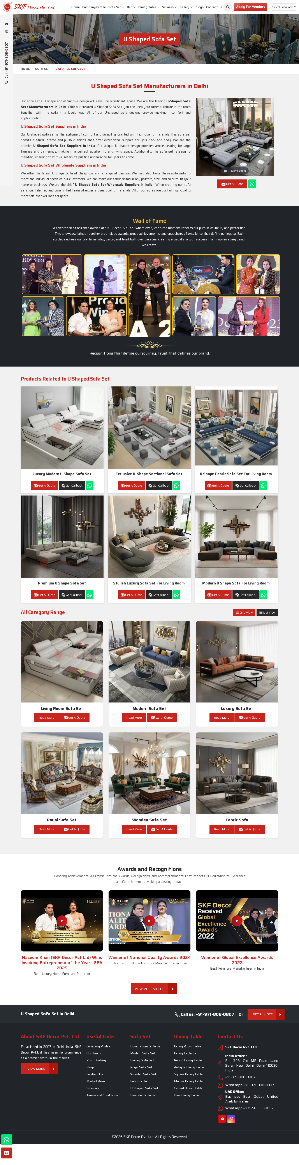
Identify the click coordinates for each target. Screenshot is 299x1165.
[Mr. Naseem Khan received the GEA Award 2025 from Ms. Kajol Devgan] (96, 316)
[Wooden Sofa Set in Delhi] (149, 773)
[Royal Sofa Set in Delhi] (62, 773)
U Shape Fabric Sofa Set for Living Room (236, 473)
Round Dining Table (188, 1060)
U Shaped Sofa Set (144, 1088)
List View (269, 612)
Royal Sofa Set (62, 819)
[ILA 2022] (203, 274)
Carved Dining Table (188, 1088)
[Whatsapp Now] (252, 183)
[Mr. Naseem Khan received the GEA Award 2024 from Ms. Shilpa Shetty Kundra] (52, 274)
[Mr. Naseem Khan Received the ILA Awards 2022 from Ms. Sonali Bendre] (43, 316)
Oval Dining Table (186, 1095)
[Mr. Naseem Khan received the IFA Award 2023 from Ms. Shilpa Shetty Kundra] (258, 274)
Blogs (199, 7)
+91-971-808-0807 (240, 1077)
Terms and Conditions (102, 1095)
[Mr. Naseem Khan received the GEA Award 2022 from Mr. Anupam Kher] (149, 296)
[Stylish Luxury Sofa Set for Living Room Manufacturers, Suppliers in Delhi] (149, 536)
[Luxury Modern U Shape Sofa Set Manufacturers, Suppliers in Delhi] (62, 427)
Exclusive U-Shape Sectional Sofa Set (149, 473)
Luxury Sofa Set (237, 708)
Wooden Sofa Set (149, 819)
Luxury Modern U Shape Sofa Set (62, 473)
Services (168, 7)
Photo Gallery (96, 1060)
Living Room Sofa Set (62, 708)
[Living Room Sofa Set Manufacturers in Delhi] (62, 662)
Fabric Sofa (237, 819)
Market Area (95, 1081)
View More (36, 1068)
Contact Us (214, 7)
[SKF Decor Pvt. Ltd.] (25, 7)
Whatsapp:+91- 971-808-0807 (249, 1085)
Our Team (93, 1053)
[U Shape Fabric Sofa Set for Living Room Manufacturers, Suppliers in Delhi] (236, 427)
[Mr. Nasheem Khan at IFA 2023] (249, 316)
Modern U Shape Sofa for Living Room (236, 583)
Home (75, 7)
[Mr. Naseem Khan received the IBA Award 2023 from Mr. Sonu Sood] (105, 274)
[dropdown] (123, 7)
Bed (129, 7)
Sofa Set (114, 7)
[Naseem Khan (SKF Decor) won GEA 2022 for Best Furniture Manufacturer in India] (237, 920)
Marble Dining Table (188, 1081)
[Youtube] (6, 25)
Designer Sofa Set (143, 1095)
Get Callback (74, 485)
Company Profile (94, 7)
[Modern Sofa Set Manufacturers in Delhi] (149, 662)
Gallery (184, 7)
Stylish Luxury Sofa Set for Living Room (149, 583)
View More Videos (149, 988)
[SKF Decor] (227, 7)
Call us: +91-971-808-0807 (207, 1014)
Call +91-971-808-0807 (6, 60)
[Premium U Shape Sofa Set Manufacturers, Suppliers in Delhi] (62, 536)
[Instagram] (6, 31)
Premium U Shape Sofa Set (62, 583)
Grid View (246, 612)
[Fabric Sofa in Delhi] (237, 773)
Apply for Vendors (250, 6)
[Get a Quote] (6, 1153)
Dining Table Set (186, 1053)
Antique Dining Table (189, 1067)
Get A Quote (46, 485)
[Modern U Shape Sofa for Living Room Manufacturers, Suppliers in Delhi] (236, 536)
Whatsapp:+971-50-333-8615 (249, 1108)
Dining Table (147, 7)
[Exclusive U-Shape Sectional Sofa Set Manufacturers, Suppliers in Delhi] (149, 427)
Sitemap (92, 1088)
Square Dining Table (188, 1074)
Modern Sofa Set (149, 708)
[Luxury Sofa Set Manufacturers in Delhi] (237, 662)
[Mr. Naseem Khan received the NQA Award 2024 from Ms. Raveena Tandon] (194, 316)
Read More (46, 717)
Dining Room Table (187, 1046)
